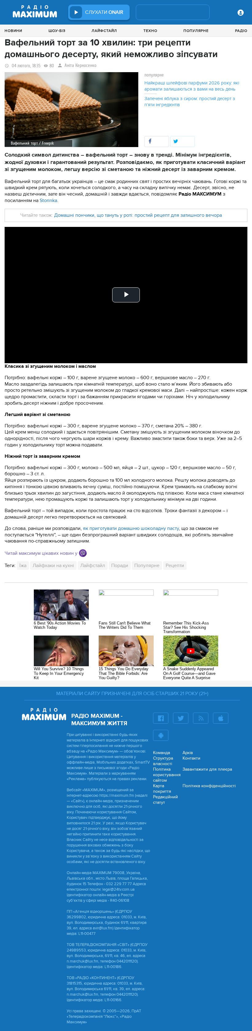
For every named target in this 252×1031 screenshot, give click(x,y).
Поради (119, 565)
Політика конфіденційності (209, 785)
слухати (104, 12)
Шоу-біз (57, 31)
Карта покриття (162, 788)
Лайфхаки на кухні (53, 565)
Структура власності (163, 761)
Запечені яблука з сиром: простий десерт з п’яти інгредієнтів (189, 101)
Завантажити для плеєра (207, 769)
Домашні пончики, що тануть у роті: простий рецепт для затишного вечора (138, 215)
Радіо (241, 31)
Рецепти (175, 565)
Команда (161, 752)
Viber (83, 553)
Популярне (196, 31)
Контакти (191, 758)
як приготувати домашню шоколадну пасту (131, 528)
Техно (150, 31)
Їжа (22, 565)
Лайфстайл (104, 31)
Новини (13, 31)
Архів (188, 752)
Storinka (48, 200)
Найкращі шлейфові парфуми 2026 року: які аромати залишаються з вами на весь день (191, 86)
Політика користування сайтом (167, 775)
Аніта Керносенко (80, 65)
